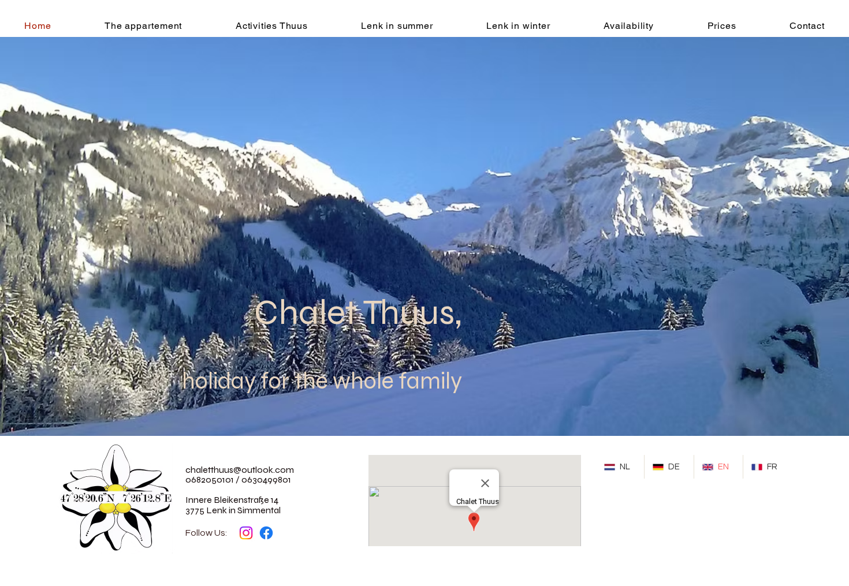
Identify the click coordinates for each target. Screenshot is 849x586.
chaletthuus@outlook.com (239, 469)
